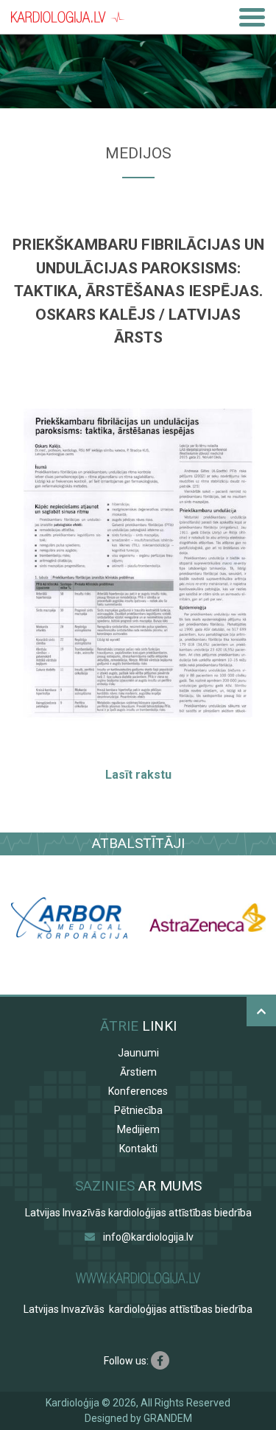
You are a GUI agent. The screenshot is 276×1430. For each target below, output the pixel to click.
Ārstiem (138, 1072)
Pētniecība (138, 1110)
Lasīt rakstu (138, 775)
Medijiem (138, 1129)
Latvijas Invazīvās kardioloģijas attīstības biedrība (138, 1213)
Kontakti (138, 1148)
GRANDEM (168, 1418)
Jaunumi (138, 1053)
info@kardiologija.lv (148, 1237)
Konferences (138, 1091)
